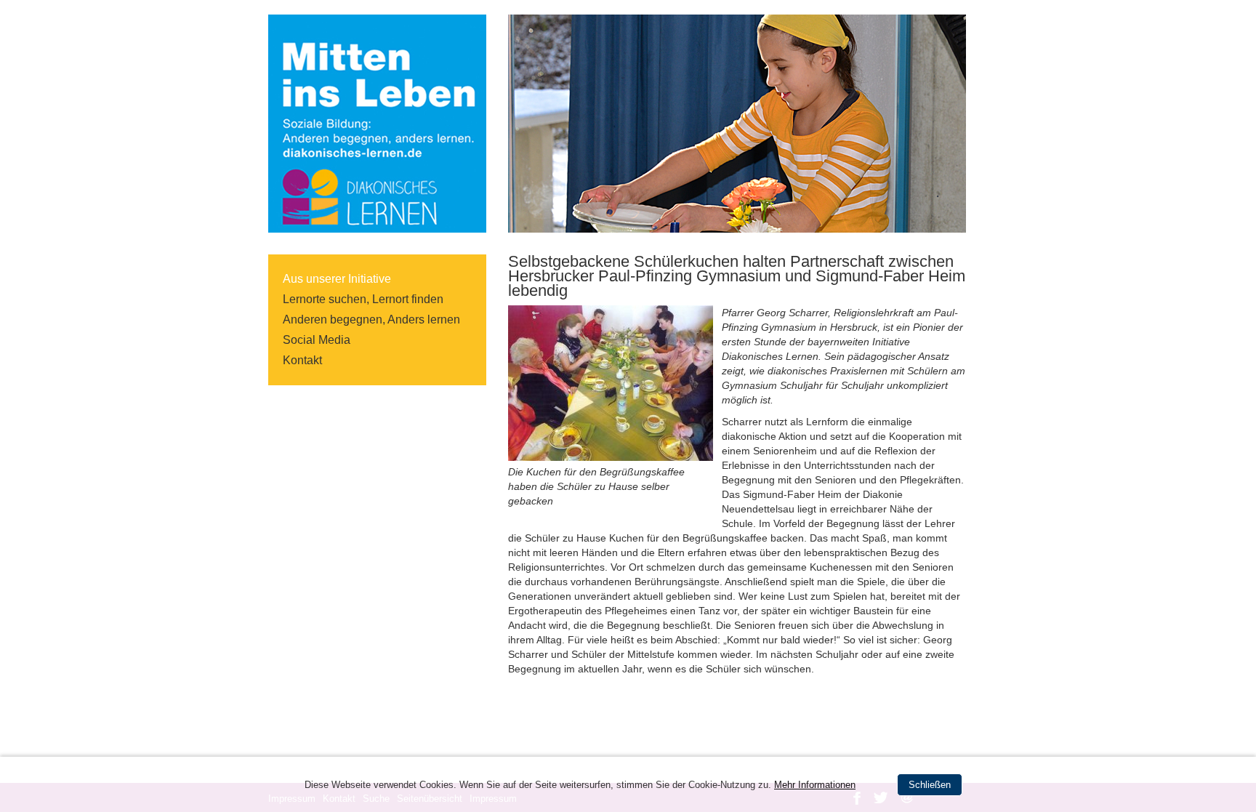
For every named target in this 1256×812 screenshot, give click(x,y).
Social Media (316, 340)
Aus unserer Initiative (337, 279)
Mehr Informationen (815, 784)
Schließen (930, 784)
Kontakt (302, 360)
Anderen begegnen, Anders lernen (371, 319)
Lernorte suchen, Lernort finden (363, 299)
